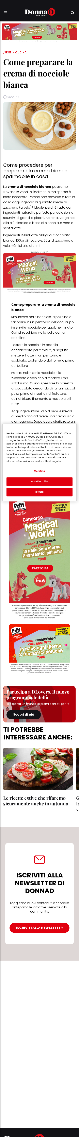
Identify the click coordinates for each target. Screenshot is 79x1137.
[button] (5, 12)
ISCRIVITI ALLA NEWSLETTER (39, 927)
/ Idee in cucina (15, 52)
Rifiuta (39, 491)
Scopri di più (23, 714)
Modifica (39, 471)
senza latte (12, 228)
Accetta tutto (39, 481)
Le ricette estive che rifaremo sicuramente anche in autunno (35, 801)
